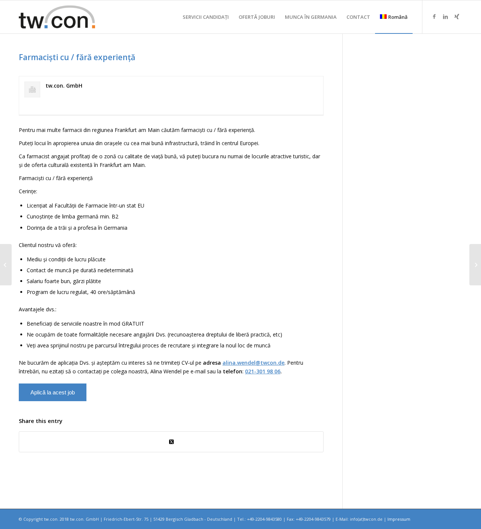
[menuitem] (206, 16)
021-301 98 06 (262, 371)
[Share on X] (171, 442)
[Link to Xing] (456, 16)
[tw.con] (57, 16)
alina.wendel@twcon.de (253, 362)
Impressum (398, 519)
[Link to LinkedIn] (445, 16)
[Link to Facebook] (434, 16)
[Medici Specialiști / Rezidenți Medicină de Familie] (6, 264)
